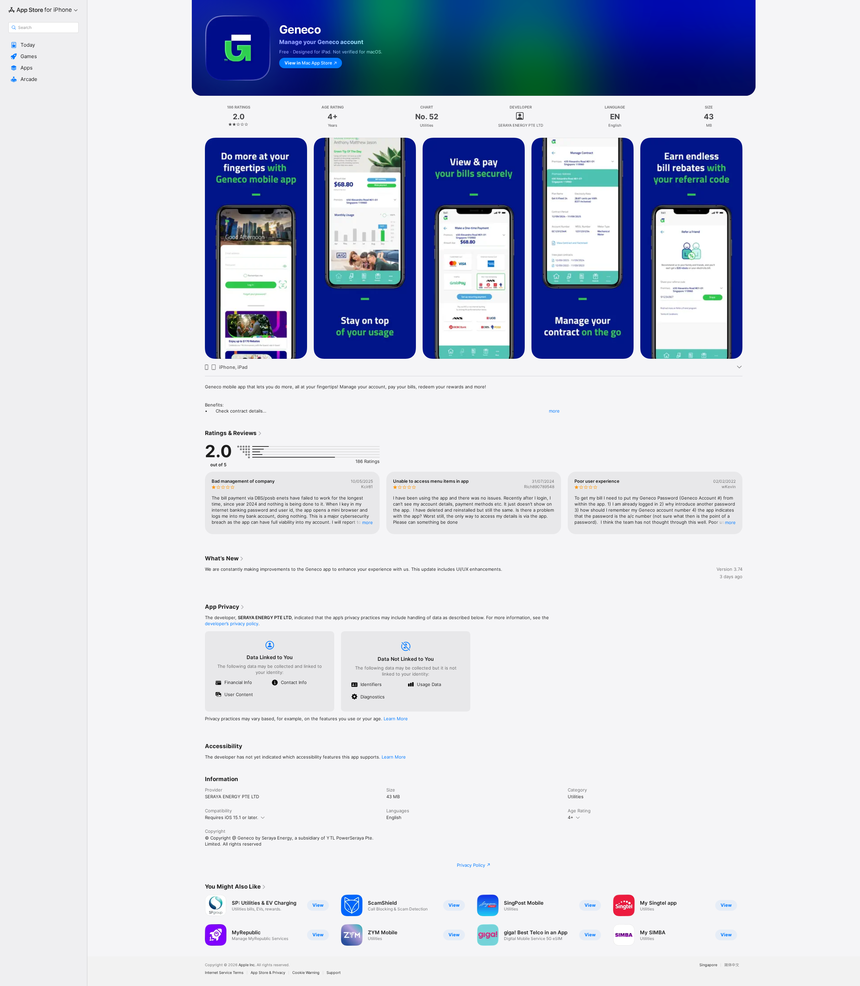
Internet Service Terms (224, 973)
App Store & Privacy (268, 973)
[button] (43, 45)
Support (334, 973)
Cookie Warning (305, 973)
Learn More (396, 718)
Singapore (708, 965)
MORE (367, 522)
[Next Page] (749, 248)
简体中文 (731, 965)
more (554, 411)
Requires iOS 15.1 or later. (231, 817)
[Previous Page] (198, 248)
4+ (570, 817)
